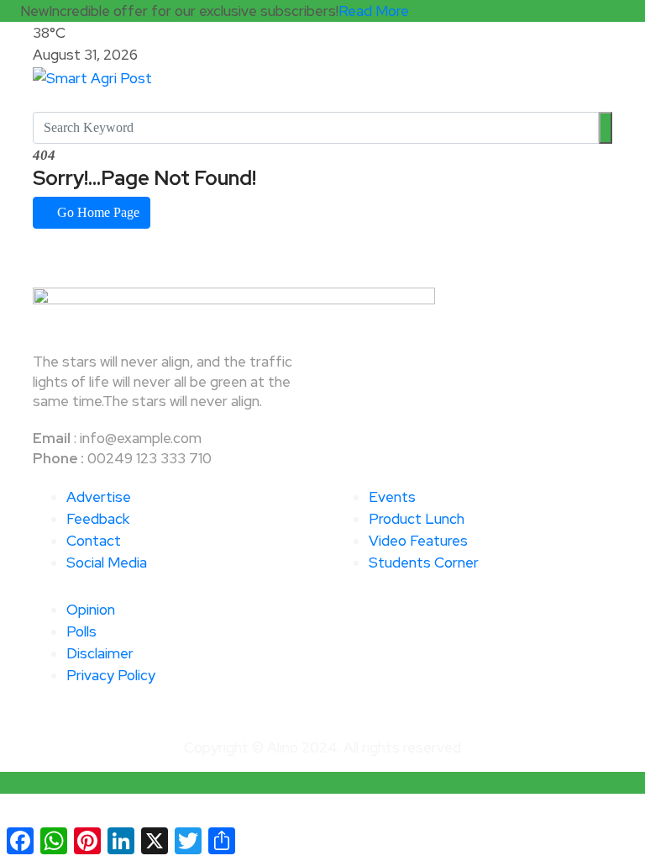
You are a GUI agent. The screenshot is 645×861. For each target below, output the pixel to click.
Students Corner (424, 562)
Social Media (106, 562)
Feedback (97, 519)
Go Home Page (96, 212)
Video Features (418, 540)
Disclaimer (100, 653)
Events (392, 497)
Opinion (90, 609)
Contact (93, 540)
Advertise (98, 497)
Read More (373, 11)
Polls (81, 631)
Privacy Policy (110, 675)
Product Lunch (416, 519)
